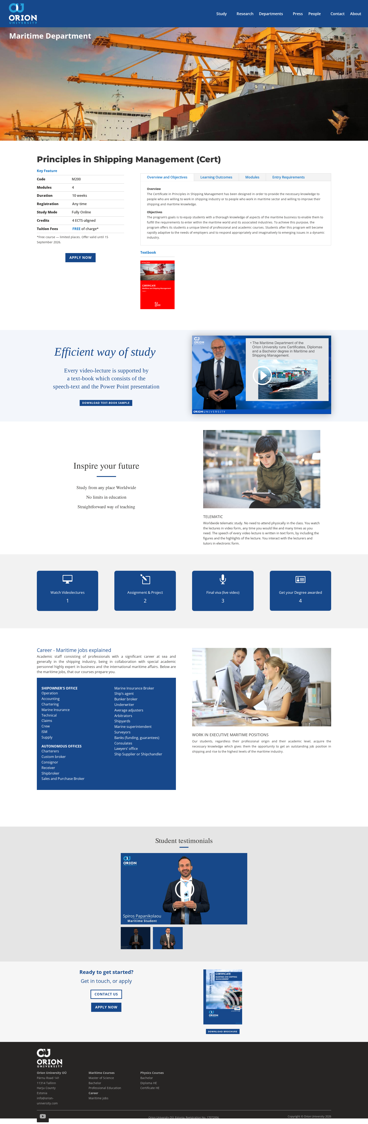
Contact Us (106, 994)
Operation (50, 693)
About (355, 14)
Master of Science (101, 1078)
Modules (252, 177)
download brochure (222, 1031)
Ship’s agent (124, 693)
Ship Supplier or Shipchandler (138, 754)
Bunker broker (126, 699)
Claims (47, 720)
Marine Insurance (56, 709)
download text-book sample (106, 403)
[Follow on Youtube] (43, 1116)
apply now (80, 257)
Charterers (50, 751)
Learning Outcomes (216, 177)
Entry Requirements (288, 177)
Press (298, 14)
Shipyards (122, 721)
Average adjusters (128, 710)
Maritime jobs (98, 1098)
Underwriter (124, 704)
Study (221, 14)
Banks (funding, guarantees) (136, 737)
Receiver (48, 767)
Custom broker (54, 756)
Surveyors (122, 732)
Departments (271, 14)
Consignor (50, 762)
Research (245, 14)
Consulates (123, 743)
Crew (46, 726)
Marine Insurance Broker (134, 688)
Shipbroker (50, 773)
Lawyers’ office (126, 748)
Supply (47, 737)
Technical (49, 715)
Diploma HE (148, 1083)
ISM (44, 731)
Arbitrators (123, 715)
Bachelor (146, 1078)
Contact (338, 14)
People (314, 14)
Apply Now (106, 1007)
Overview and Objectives (167, 177)
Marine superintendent (133, 726)
